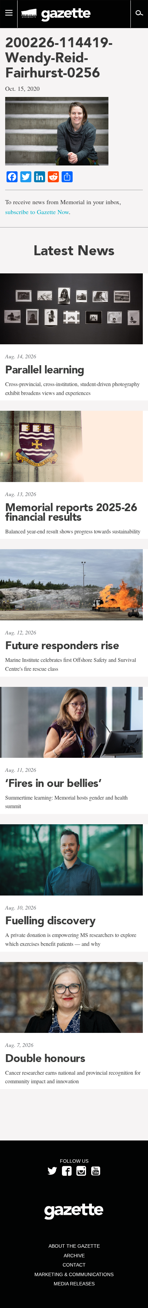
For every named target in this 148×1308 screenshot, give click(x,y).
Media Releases (74, 1283)
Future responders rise (62, 645)
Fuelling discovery (50, 920)
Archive (74, 1255)
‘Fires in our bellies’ (53, 783)
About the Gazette (74, 1246)
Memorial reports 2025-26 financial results (71, 512)
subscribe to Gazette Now (37, 212)
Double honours (45, 1058)
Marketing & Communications (74, 1274)
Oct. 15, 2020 (22, 88)
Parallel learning (44, 369)
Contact (74, 1265)
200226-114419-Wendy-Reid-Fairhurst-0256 (59, 57)
